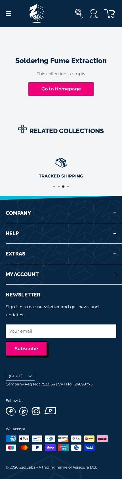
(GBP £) (15, 376)
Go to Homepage (61, 89)
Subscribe (26, 348)
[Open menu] (8, 13)
